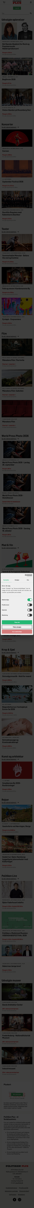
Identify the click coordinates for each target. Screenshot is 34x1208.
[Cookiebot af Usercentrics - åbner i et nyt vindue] (25, 575)
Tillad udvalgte (17, 627)
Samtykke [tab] (6, 580)
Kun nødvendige (17, 631)
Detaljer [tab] (17, 580)
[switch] (29, 605)
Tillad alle (17, 622)
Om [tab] (28, 580)
